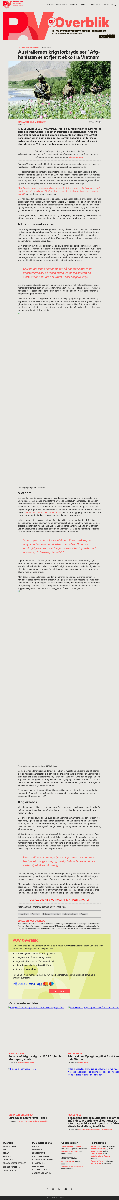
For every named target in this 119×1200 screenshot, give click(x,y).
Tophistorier (9, 1146)
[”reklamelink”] (59, 26)
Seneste (7, 1150)
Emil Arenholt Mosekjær (51, 914)
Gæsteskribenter (40, 1156)
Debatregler (38, 1163)
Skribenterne (38, 1153)
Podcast (7, 1156)
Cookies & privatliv (41, 1173)
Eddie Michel (96, 1154)
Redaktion (37, 1150)
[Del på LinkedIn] (92, 122)
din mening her (76, 157)
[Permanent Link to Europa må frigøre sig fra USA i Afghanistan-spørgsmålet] (36, 1028)
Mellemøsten (29, 1062)
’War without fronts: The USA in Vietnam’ (44, 512)
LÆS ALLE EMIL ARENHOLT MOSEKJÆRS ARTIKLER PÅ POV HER (59, 900)
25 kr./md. (59, 991)
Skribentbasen (10, 1167)
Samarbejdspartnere (42, 1160)
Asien (80, 1062)
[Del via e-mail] (96, 122)
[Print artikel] (100, 122)
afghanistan (24, 914)
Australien (35, 914)
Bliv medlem (38, 1166)
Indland (20, 1121)
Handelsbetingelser (42, 1170)
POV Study (8, 1160)
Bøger (86, 1062)
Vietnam (83, 914)
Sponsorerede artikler (14, 1163)
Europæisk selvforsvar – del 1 (27, 1117)
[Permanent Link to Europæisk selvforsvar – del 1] (36, 1090)
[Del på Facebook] (89, 122)
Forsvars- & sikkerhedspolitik (29, 47)
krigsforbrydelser (70, 914)
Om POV (35, 1146)
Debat (20, 1062)
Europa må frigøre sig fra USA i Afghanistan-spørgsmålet (34, 1058)
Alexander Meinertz (70, 1151)
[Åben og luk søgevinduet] (115, 5)
